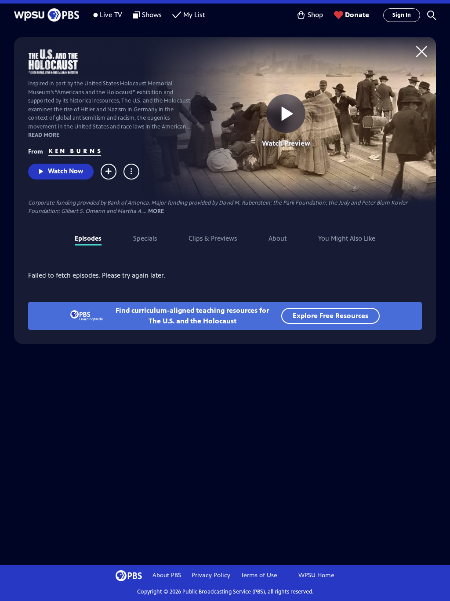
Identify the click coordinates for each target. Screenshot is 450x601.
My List (194, 15)
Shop (315, 15)
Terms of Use (259, 575)
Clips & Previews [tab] (213, 238)
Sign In (401, 14)
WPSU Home (316, 575)
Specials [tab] (145, 238)
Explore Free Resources (330, 315)
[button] (431, 15)
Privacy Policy (211, 575)
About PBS (166, 575)
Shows (152, 15)
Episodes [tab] (88, 238)
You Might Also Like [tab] (346, 238)
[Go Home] (421, 51)
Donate (357, 15)
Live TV (111, 15)
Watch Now (65, 171)
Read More (43, 135)
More (156, 211)
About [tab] (278, 238)
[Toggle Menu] (131, 172)
